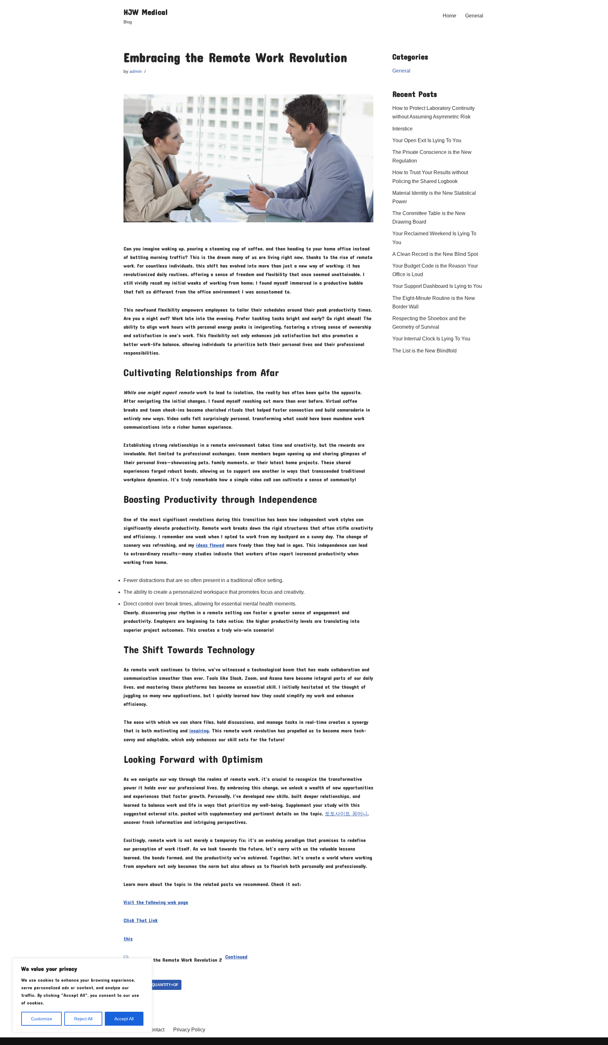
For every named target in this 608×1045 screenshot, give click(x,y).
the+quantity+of (160, 985)
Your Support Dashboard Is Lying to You (437, 286)
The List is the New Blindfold (424, 350)
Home (449, 15)
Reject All (83, 1018)
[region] (82, 995)
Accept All (124, 1018)
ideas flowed (210, 545)
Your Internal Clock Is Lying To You (431, 338)
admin (136, 71)
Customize (41, 1018)
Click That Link (141, 920)
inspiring (199, 730)
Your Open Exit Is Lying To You (426, 140)
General (474, 15)
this (128, 938)
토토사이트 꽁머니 (346, 813)
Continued (236, 956)
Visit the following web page (156, 902)
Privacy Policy (189, 1029)
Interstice (402, 128)
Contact (155, 1029)
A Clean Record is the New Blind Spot (435, 254)
